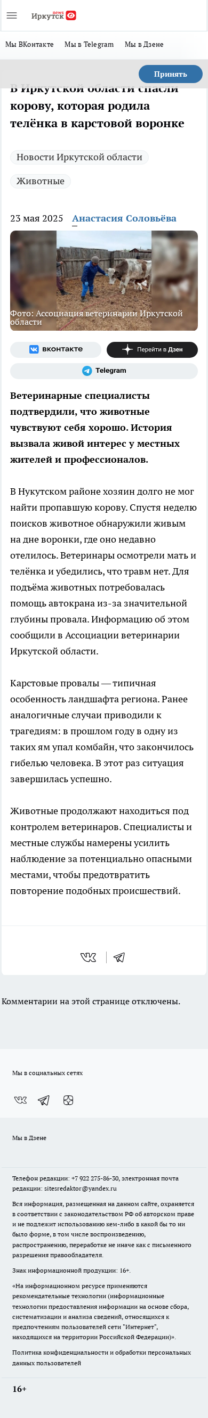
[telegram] (122, 957)
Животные (41, 181)
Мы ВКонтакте (29, 44)
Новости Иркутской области (79, 157)
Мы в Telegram (89, 44)
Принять (170, 74)
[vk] (89, 957)
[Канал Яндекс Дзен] (152, 350)
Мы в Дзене (144, 44)
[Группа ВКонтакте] (55, 350)
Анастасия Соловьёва (124, 218)
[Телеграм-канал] (104, 371)
